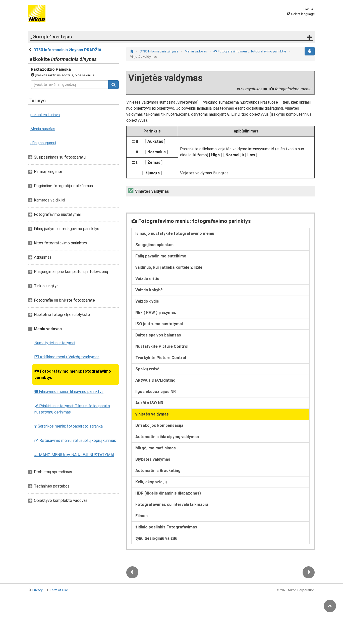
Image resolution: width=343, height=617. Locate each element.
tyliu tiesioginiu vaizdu (156, 538)
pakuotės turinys (45, 114)
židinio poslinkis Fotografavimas (166, 527)
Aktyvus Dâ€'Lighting (155, 380)
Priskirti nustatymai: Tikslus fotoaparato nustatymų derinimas (72, 409)
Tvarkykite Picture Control (160, 357)
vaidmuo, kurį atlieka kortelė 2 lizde (168, 267)
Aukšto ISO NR (149, 402)
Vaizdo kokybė (149, 290)
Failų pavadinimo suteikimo (160, 256)
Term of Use (59, 590)
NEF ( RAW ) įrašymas (155, 312)
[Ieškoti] (113, 84)
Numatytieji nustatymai (54, 342)
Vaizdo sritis (147, 278)
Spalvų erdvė (147, 369)
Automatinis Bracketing (158, 470)
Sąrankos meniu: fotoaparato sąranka (68, 426)
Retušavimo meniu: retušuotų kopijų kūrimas (75, 440)
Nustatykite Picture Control (161, 346)
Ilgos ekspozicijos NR (155, 391)
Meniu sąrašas (42, 128)
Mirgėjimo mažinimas (155, 448)
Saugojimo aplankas (154, 244)
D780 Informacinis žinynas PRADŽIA (67, 49)
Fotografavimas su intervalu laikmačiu (171, 504)
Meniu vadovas (196, 51)
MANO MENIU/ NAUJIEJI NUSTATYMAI (74, 454)
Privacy (37, 590)
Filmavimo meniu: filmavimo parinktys (68, 391)
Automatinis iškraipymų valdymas (167, 436)
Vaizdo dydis (147, 301)
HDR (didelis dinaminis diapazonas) (168, 493)
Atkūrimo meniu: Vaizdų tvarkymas (66, 357)
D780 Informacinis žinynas (159, 51)
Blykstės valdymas (152, 459)
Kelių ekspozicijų (151, 481)
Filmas (141, 515)
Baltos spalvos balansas (158, 335)
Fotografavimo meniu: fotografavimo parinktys (72, 374)
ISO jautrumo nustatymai (159, 323)
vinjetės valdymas (152, 414)
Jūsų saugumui (43, 143)
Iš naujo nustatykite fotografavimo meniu (174, 233)
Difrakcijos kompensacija (159, 425)
